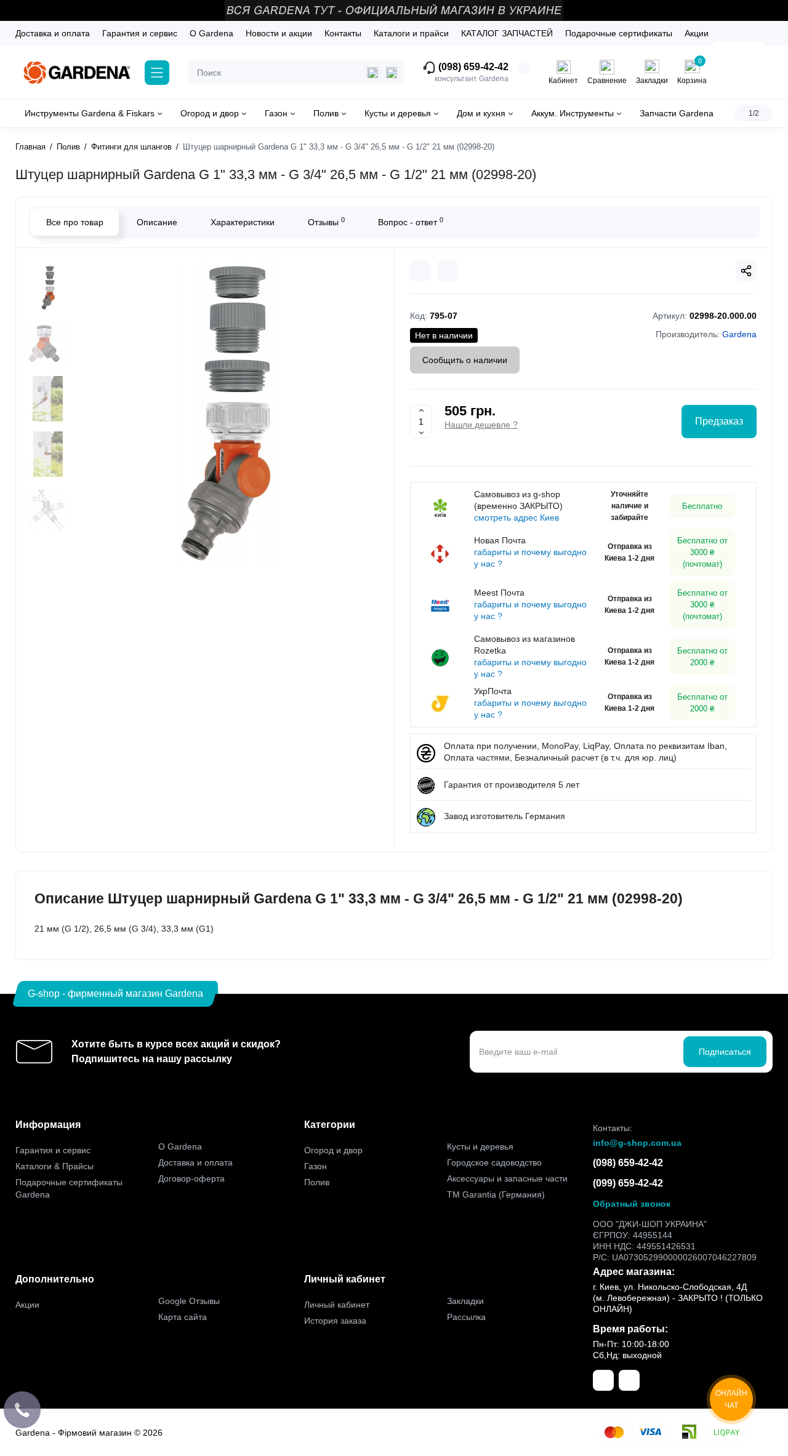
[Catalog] (157, 72)
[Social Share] (746, 270)
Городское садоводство (494, 1162)
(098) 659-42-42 (472, 67)
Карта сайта (182, 1317)
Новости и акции (279, 33)
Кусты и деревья (480, 1146)
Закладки (465, 1301)
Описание (157, 222)
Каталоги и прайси (411, 33)
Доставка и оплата (52, 33)
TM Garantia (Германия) (496, 1194)
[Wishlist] (447, 270)
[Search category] (372, 72)
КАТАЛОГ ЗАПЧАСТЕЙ (507, 33)
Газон (315, 1166)
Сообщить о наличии (464, 360)
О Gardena (211, 33)
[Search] (391, 72)
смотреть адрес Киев (516, 517)
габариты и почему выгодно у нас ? (530, 558)
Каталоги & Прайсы (54, 1166)
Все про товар (74, 222)
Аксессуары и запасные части (507, 1178)
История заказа (335, 1321)
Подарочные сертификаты (618, 33)
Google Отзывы (189, 1301)
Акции (697, 33)
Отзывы (326, 221)
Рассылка (466, 1317)
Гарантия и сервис (139, 33)
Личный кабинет (336, 1305)
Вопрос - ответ (410, 221)
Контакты (342, 33)
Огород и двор (333, 1150)
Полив (316, 1182)
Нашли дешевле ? (481, 425)
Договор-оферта (191, 1178)
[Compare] (420, 270)
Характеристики (243, 222)
